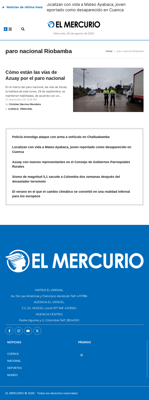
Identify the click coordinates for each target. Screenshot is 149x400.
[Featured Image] (108, 90)
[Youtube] (28, 331)
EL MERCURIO (14, 393)
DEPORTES (14, 368)
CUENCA (13, 353)
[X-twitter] (37, 331)
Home (109, 51)
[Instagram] (19, 331)
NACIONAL (14, 361)
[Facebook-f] (9, 331)
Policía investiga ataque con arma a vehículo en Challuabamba (61, 137)
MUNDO (12, 375)
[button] (5, 29)
